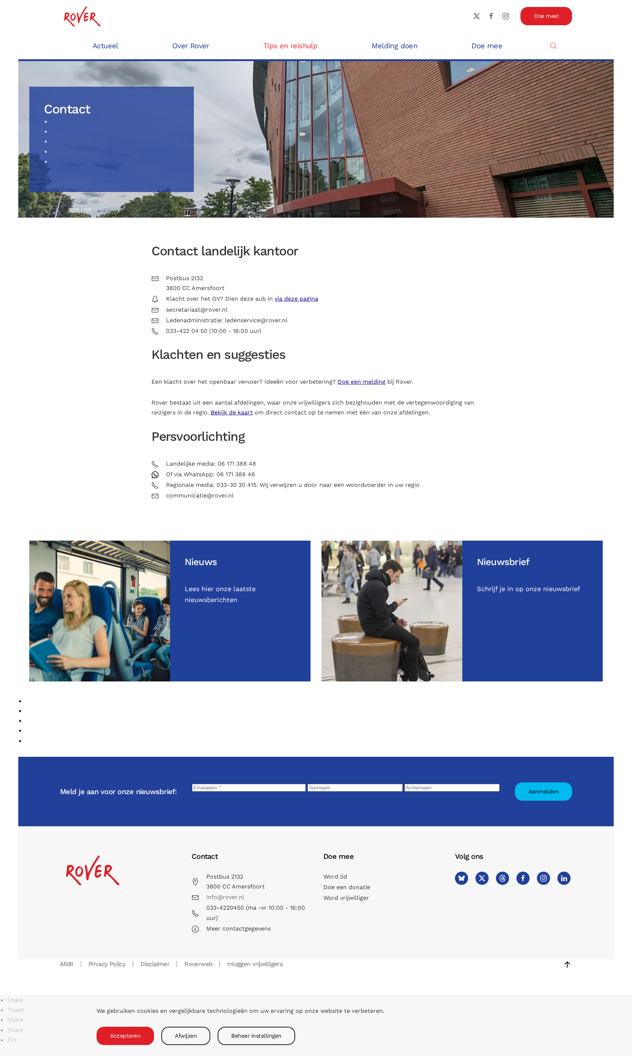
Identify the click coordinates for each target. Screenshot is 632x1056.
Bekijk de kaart (232, 412)
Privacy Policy (107, 964)
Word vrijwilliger (346, 897)
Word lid (335, 876)
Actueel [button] (105, 45)
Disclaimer (154, 964)
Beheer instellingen (256, 1036)
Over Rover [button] (190, 45)
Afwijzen (186, 1036)
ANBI (67, 964)
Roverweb (198, 964)
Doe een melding (361, 381)
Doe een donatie (346, 887)
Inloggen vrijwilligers (255, 964)
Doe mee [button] (486, 45)
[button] (553, 45)
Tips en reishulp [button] (290, 45)
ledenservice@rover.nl (256, 320)
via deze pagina (296, 298)
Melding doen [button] (394, 45)
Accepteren (125, 1036)
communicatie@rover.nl (200, 495)
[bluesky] (461, 878)
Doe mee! (546, 16)
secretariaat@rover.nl (196, 309)
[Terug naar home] (82, 16)
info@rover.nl (225, 897)
